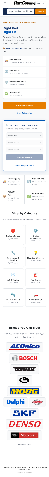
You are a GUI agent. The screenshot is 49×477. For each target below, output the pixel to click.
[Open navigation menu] (5, 3)
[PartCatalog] (24, 3)
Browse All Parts (24, 105)
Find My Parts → (24, 157)
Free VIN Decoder (13, 467)
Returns (24, 467)
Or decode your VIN (24, 165)
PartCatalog (27, 472)
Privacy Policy (25, 469)
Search (40, 11)
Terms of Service (41, 467)
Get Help (31, 467)
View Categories (24, 113)
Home (4, 467)
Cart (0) (40, 3)
